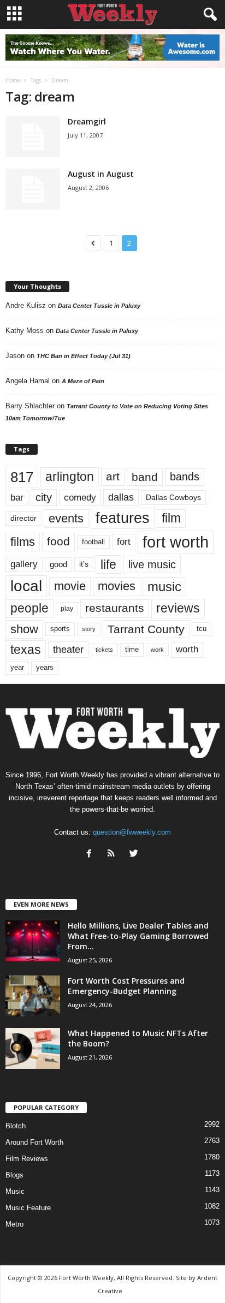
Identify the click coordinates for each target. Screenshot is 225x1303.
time (132, 649)
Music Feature (28, 1208)
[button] (208, 15)
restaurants (114, 608)
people (29, 608)
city (43, 497)
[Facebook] (91, 854)
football (93, 542)
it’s (83, 564)
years (45, 667)
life (108, 564)
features (123, 518)
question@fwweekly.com (132, 832)
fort (124, 541)
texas (25, 649)
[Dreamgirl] (32, 136)
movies (116, 586)
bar (16, 497)
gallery (24, 564)
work (157, 649)
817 (21, 477)
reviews (178, 608)
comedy (80, 497)
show (24, 629)
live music (152, 564)
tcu (201, 628)
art (113, 476)
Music (15, 1191)
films (22, 542)
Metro (14, 1224)
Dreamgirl (87, 121)
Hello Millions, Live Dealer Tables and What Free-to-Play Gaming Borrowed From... (138, 935)
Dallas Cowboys (173, 497)
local (26, 586)
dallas (121, 497)
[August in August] (32, 189)
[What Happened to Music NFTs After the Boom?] (32, 1048)
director (23, 518)
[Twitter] (135, 854)
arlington (69, 476)
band (145, 477)
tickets (104, 649)
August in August (101, 174)
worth (187, 649)
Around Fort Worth (34, 1142)
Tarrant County (146, 629)
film (171, 518)
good (58, 564)
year (17, 667)
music (164, 586)
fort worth (176, 542)
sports (60, 629)
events (66, 518)
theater (68, 649)
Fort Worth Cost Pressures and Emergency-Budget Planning (126, 985)
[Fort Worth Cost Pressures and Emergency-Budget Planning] (32, 995)
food (58, 541)
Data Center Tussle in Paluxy (99, 305)
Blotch (15, 1126)
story (89, 629)
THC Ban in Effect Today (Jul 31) (84, 356)
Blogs (14, 1175)
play (67, 608)
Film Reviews (26, 1159)
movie (70, 586)
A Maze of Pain (83, 381)
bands (184, 477)
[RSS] (114, 854)
